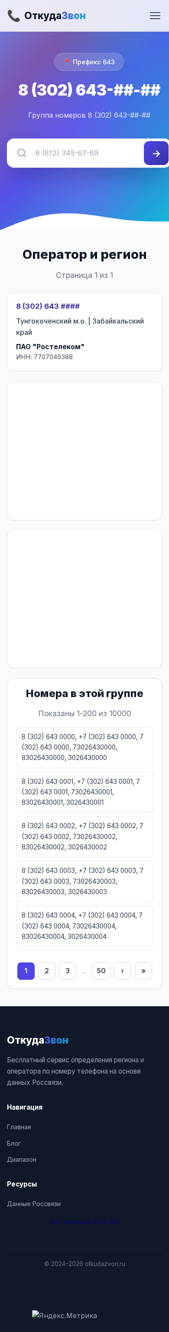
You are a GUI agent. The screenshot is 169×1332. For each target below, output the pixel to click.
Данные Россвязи (34, 1203)
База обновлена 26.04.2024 (85, 1221)
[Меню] (155, 15)
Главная (19, 1126)
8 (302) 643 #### (48, 306)
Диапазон (21, 1159)
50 (101, 970)
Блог (14, 1143)
